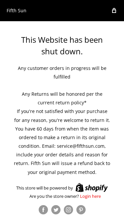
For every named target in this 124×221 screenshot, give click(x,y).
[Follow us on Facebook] (43, 209)
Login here (90, 196)
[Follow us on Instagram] (68, 209)
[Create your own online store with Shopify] (91, 187)
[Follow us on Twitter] (56, 209)
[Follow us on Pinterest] (81, 209)
